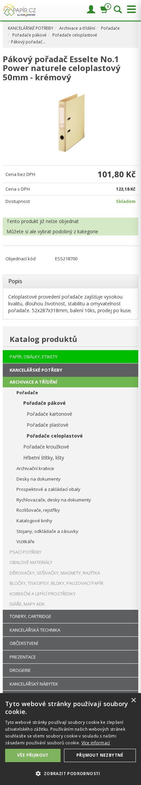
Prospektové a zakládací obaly (48, 489)
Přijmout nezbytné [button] (100, 755)
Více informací (95, 743)
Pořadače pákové (29, 35)
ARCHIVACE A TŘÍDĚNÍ (33, 382)
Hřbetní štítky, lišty (43, 457)
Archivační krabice (35, 468)
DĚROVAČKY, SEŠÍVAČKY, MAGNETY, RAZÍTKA (55, 573)
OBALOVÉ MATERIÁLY (31, 562)
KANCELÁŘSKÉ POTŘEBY (30, 28)
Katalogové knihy (34, 521)
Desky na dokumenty (38, 479)
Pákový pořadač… (28, 42)
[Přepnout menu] (130, 9)
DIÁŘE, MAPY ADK (27, 604)
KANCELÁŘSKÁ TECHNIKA (35, 630)
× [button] (133, 700)
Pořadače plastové (47, 425)
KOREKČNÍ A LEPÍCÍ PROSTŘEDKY (43, 594)
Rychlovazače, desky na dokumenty (53, 500)
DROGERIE (20, 670)
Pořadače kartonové (49, 414)
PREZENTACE (23, 657)
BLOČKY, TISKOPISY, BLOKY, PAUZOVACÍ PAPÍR (56, 583)
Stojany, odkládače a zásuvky (47, 531)
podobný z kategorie (75, 231)
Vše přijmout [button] (33, 755)
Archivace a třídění (77, 28)
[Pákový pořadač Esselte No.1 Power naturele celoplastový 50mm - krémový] (70, 119)
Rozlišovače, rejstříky (38, 510)
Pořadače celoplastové (74, 35)
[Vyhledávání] (118, 10)
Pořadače (110, 28)
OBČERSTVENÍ (24, 643)
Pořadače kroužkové (46, 446)
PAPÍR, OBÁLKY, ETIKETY (33, 357)
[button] (70, 773)
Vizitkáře (25, 541)
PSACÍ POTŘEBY (25, 552)
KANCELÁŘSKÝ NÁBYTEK (34, 684)
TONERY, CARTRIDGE (30, 616)
